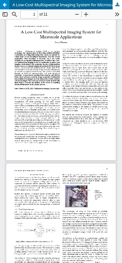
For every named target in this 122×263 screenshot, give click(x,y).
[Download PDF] (117, 4)
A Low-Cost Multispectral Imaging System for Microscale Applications (67, 4)
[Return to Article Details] (4, 4)
